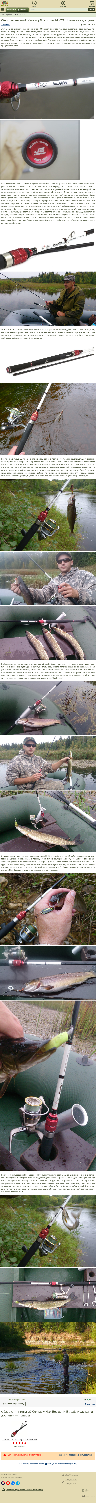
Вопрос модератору (14, 1404)
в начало (91, 1404)
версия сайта (90, 1496)
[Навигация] (3, 9)
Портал (24, 9)
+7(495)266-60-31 (71, 1484)
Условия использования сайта (12, 1477)
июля (21, 14)
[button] (3, 1483)
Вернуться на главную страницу (62, 1463)
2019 (15, 14)
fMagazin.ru (3, 14)
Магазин (11, 9)
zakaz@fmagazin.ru (71, 1475)
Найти (91, 9)
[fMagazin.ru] (4, 3)
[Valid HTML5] (83, 1490)
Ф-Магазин (14, 1475)
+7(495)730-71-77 (71, 1479)
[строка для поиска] (59, 9)
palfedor (6, 24)
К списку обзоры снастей (32, 1463)
